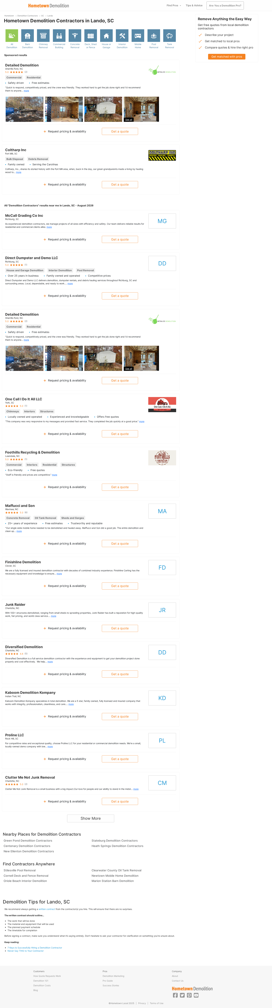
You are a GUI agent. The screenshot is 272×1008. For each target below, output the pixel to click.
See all (128, 119)
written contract (47, 909)
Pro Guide (108, 980)
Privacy (142, 1003)
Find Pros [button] (172, 5)
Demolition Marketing (113, 976)
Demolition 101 (40, 980)
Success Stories (111, 985)
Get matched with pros (226, 56)
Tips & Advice (194, 5)
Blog (35, 990)
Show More (91, 818)
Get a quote (120, 131)
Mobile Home (138, 46)
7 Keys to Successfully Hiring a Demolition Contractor (35, 947)
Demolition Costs (42, 985)
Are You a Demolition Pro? (225, 5)
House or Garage (106, 46)
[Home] (48, 5)
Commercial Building (59, 46)
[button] (175, 995)
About (175, 976)
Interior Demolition (122, 46)
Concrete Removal (75, 46)
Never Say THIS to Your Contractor (26, 950)
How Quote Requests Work (47, 976)
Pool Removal (153, 46)
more (26, 90)
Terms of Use (156, 1003)
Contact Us (177, 980)
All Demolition (11, 46)
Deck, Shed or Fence (91, 46)
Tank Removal (169, 46)
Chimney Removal (43, 46)
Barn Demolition (27, 46)
